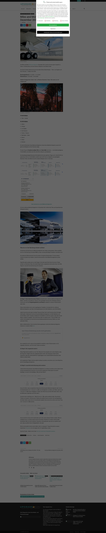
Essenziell (41, 20)
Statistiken (48, 20)
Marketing (56, 20)
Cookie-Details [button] (47, 34)
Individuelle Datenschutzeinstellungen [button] (53, 32)
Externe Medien (65, 20)
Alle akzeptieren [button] (53, 25)
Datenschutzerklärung (49, 16)
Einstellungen (42, 17)
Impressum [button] (59, 34)
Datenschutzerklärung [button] (53, 34)
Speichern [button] (53, 28)
